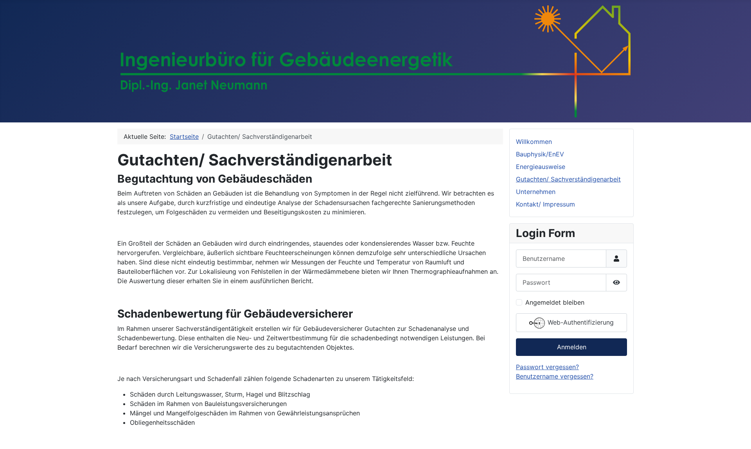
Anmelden (571, 347)
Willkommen (534, 141)
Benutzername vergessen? (554, 376)
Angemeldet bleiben (554, 302)
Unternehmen (535, 192)
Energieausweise (540, 167)
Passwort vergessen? (547, 367)
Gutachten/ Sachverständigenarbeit (568, 179)
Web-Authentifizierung (580, 322)
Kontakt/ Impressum (545, 204)
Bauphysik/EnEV (540, 154)
